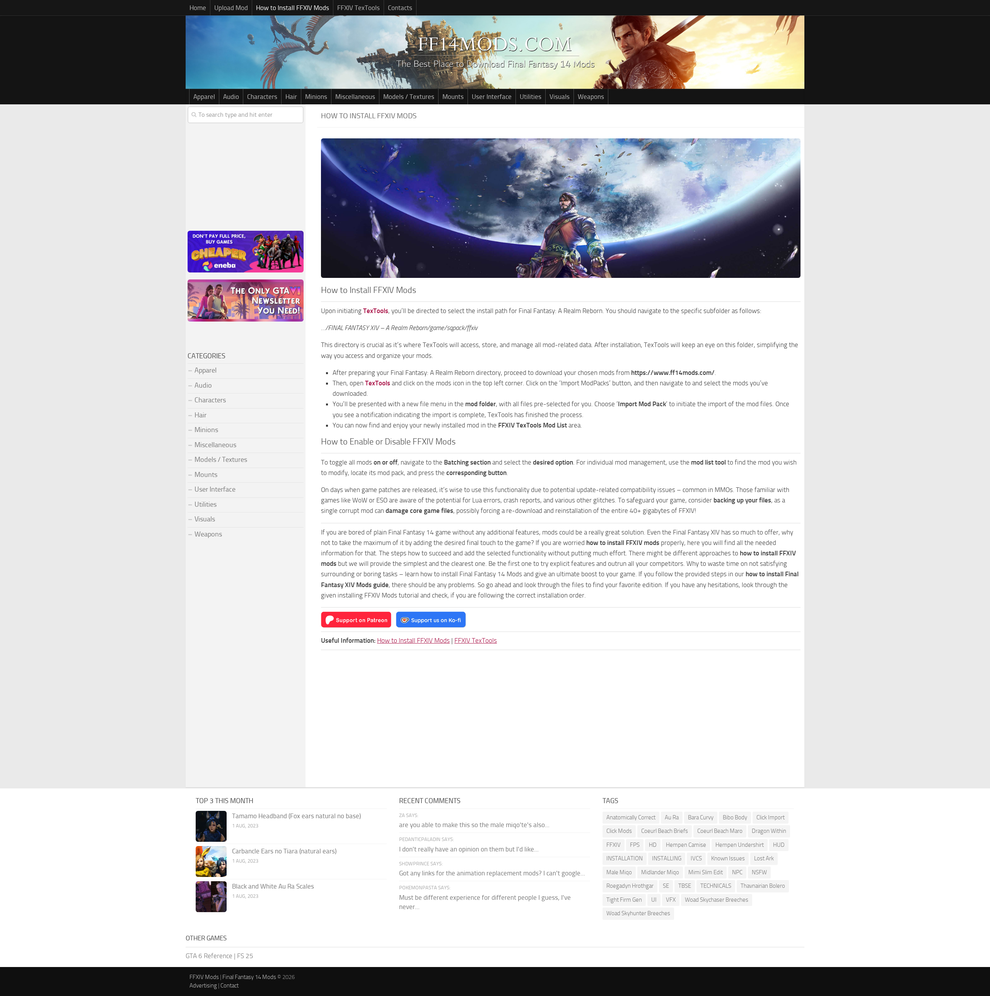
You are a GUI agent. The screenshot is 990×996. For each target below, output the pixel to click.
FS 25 (245, 956)
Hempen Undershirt (739, 844)
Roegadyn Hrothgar (630, 885)
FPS (635, 844)
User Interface (492, 96)
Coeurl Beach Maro (719, 830)
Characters (262, 96)
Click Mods (619, 830)
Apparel (204, 96)
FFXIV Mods (204, 977)
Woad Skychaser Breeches (716, 899)
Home (197, 8)
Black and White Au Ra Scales (273, 886)
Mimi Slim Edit (705, 872)
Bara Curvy (700, 817)
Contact (229, 985)
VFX (671, 899)
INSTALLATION (624, 858)
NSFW (759, 872)
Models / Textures (408, 96)
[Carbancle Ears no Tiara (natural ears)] (211, 861)
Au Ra (672, 817)
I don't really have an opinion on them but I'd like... (469, 849)
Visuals (560, 96)
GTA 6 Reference (209, 956)
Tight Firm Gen (624, 899)
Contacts (400, 8)
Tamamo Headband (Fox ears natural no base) (296, 816)
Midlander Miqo (660, 872)
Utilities (530, 96)
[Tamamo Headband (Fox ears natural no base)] (211, 826)
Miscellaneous (355, 96)
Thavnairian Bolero (763, 885)
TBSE (684, 885)
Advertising (203, 985)
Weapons (591, 96)
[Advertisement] (246, 175)
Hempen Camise (686, 844)
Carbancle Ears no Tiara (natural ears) (284, 851)
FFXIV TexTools (358, 8)
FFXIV (613, 844)
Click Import (770, 817)
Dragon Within (769, 830)
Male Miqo (619, 872)
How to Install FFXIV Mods (292, 8)
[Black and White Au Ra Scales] (211, 896)
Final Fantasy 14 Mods (249, 977)
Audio (231, 96)
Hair (291, 96)
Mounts (453, 96)
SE (666, 885)
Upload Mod (231, 8)
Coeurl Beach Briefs (664, 830)
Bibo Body (735, 817)
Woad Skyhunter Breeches (638, 913)
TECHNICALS (715, 885)
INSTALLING (666, 858)
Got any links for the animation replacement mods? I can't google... (492, 873)
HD (653, 844)
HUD (779, 844)
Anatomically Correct (630, 817)
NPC (737, 872)
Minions (316, 96)
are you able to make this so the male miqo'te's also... (474, 825)
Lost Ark (764, 858)
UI (654, 899)
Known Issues (728, 858)
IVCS (696, 858)
